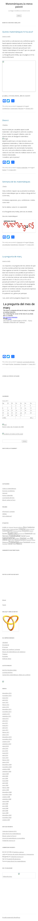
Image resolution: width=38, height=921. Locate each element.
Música (17, 540)
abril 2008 (5, 810)
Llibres (4, 540)
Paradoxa (28, 540)
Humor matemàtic (22, 167)
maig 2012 (5, 698)
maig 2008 (5, 808)
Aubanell (11, 527)
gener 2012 (5, 707)
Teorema (32, 542)
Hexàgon (17, 538)
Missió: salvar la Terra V (9, 836)
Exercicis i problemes (8, 491)
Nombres (23, 540)
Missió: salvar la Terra (8, 500)
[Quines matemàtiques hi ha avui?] (19, 91)
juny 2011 (5, 723)
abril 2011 (5, 728)
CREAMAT (5, 642)
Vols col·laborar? (7, 516)
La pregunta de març (12, 256)
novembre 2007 (6, 817)
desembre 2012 (6, 693)
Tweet (4, 605)
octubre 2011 (6, 714)
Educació (20, 108)
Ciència (28, 529)
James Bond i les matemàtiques (11, 833)
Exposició (21, 245)
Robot (21, 542)
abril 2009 (5, 783)
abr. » (31, 417)
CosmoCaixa (14, 108)
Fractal (22, 536)
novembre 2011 (6, 711)
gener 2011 (5, 734)
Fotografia (14, 535)
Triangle (10, 544)
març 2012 (5, 702)
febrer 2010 (5, 760)
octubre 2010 (6, 741)
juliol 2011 (5, 721)
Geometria (17, 364)
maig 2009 (5, 781)
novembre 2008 (6, 794)
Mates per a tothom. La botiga (11, 649)
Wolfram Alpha (6, 659)
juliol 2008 (5, 804)
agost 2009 (5, 774)
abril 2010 (5, 755)
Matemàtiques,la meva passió (19, 5)
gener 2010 (5, 762)
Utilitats (4, 514)
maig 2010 (5, 753)
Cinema (22, 529)
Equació (31, 531)
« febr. (4, 417)
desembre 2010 (6, 737)
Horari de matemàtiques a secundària (13, 838)
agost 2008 (5, 801)
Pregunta (23, 364)
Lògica (12, 540)
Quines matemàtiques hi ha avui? (17, 32)
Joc (31, 537)
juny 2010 (5, 751)
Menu (19, 15)
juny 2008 (5, 806)
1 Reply (4, 186)
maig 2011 (5, 725)
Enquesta (25, 531)
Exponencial (21, 533)
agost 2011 (5, 718)
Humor (4, 170)
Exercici (13, 533)
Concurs (32, 529)
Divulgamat (5, 645)
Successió (26, 542)
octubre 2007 (6, 820)
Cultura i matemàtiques (9, 488)
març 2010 (5, 758)
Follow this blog (7, 876)
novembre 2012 (6, 695)
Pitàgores (5, 542)
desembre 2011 (6, 709)
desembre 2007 (6, 815)
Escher (11, 364)
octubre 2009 (6, 769)
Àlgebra (19, 544)
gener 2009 (5, 790)
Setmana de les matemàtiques (16, 181)
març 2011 (5, 730)
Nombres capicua (18, 852)
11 (25, 408)
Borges (4, 529)
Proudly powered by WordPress (11, 917)
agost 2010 (5, 746)
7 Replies (5, 125)
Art (7, 527)
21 (8, 413)
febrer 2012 (5, 705)
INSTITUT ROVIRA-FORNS (9, 670)
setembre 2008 (6, 799)
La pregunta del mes (29, 362)
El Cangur (5, 647)
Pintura (33, 540)
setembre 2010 (6, 744)
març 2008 (5, 813)
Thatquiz (5, 654)
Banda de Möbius (18, 527)
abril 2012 (5, 700)
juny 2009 (5, 778)
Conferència (6, 108)
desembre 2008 (6, 792)
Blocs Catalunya (28, 527)
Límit (9, 540)
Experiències (14, 245)
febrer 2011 (5, 732)
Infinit (28, 538)
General (19, 106)
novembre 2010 (6, 739)
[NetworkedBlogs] (19, 874)
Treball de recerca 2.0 (8, 840)
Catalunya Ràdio (14, 529)
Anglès (4, 527)
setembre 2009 (6, 771)
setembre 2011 (6, 716)
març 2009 (5, 785)
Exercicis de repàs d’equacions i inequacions (21, 854)
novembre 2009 (6, 767)
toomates (5, 656)
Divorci (5, 120)
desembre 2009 (6, 764)
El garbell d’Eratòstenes (14, 859)
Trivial (14, 544)
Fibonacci (5, 536)
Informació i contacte (8, 511)
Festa (34, 533)
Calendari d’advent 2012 (9, 831)
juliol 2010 (5, 748)
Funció (28, 536)
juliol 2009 (5, 776)
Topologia (4, 544)
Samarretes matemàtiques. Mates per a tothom (16, 675)
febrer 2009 (5, 787)
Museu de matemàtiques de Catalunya (13, 652)
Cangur (8, 529)
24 (21, 413)
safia (3, 854)
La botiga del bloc (7, 672)
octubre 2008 (6, 797)
